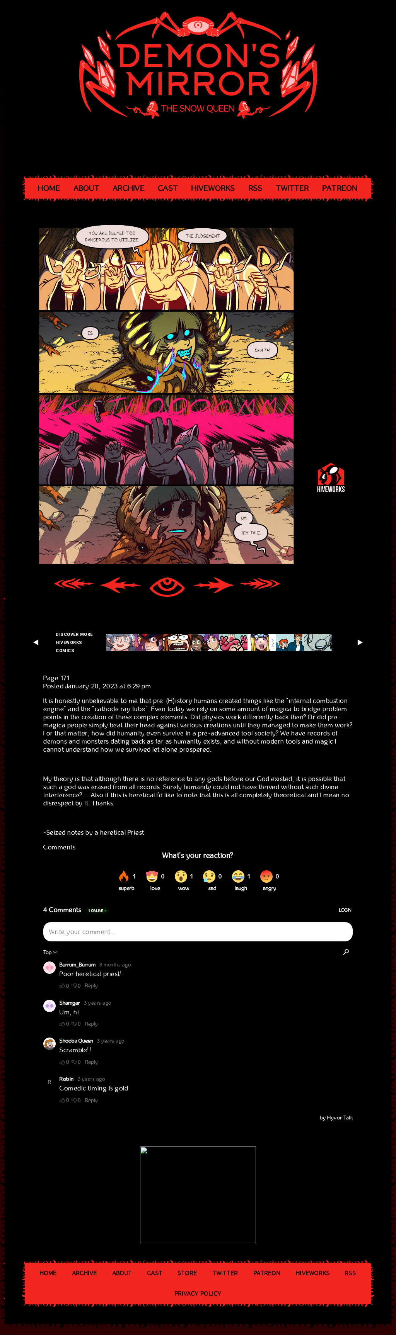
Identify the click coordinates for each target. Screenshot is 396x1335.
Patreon (340, 188)
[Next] (213, 588)
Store (188, 1273)
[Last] (260, 588)
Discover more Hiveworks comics (74, 642)
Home (49, 188)
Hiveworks (213, 188)
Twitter (292, 188)
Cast (168, 188)
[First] (74, 588)
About (87, 188)
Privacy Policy (198, 1293)
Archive (129, 188)
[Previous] (121, 588)
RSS (256, 188)
